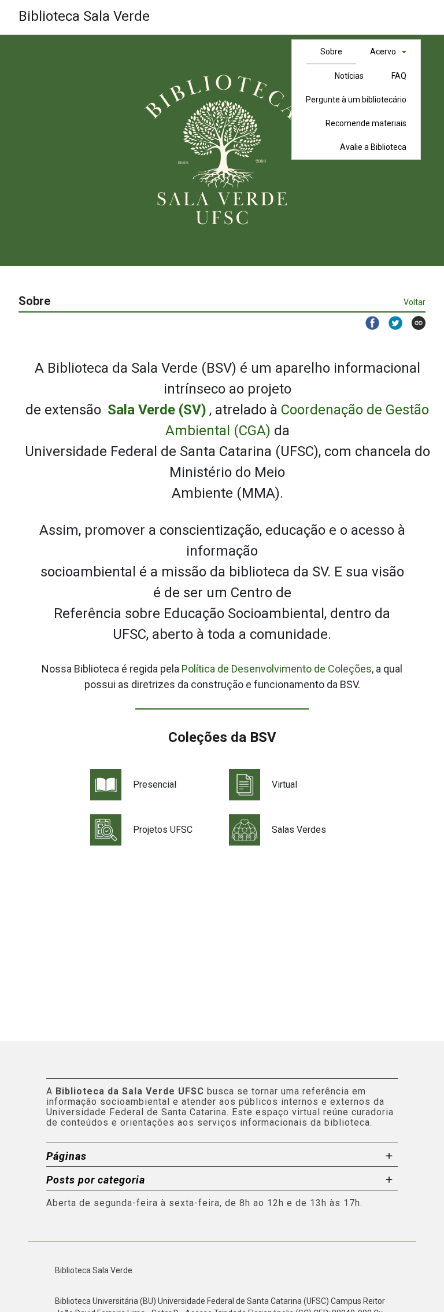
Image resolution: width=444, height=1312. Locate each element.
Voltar (415, 302)
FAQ (398, 75)
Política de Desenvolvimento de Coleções (277, 669)
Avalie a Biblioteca (373, 147)
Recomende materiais (365, 123)
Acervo (383, 51)
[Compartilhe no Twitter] (390, 323)
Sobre (331, 51)
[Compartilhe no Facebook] (367, 323)
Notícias (349, 75)
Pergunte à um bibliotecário (356, 99)
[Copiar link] (414, 323)
